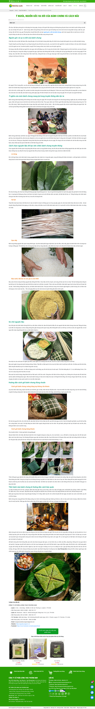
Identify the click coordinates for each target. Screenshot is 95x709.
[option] (18, 652)
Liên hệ (81, 5)
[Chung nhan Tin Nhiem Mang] (62, 690)
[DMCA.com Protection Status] (56, 690)
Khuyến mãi (58, 5)
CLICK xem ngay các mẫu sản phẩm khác (47, 631)
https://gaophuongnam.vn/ (23, 624)
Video (70, 5)
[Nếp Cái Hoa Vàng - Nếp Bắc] (18, 649)
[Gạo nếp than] (57, 649)
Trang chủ (29, 5)
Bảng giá (51, 5)
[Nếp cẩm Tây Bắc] (38, 649)
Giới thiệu (36, 5)
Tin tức (75, 5)
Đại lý (65, 5)
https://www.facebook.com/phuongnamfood (28, 626)
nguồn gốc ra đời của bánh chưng (52, 32)
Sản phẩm (43, 5)
